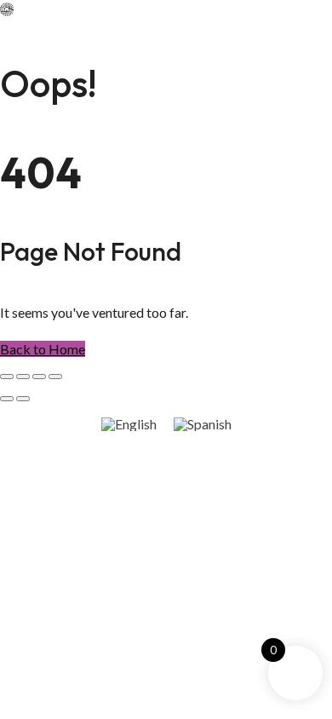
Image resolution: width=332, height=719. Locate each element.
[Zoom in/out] (7, 376)
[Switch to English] (129, 423)
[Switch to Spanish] (202, 423)
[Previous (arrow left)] (7, 398)
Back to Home (42, 349)
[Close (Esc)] (55, 376)
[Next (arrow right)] (23, 398)
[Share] (39, 376)
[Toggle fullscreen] (23, 376)
